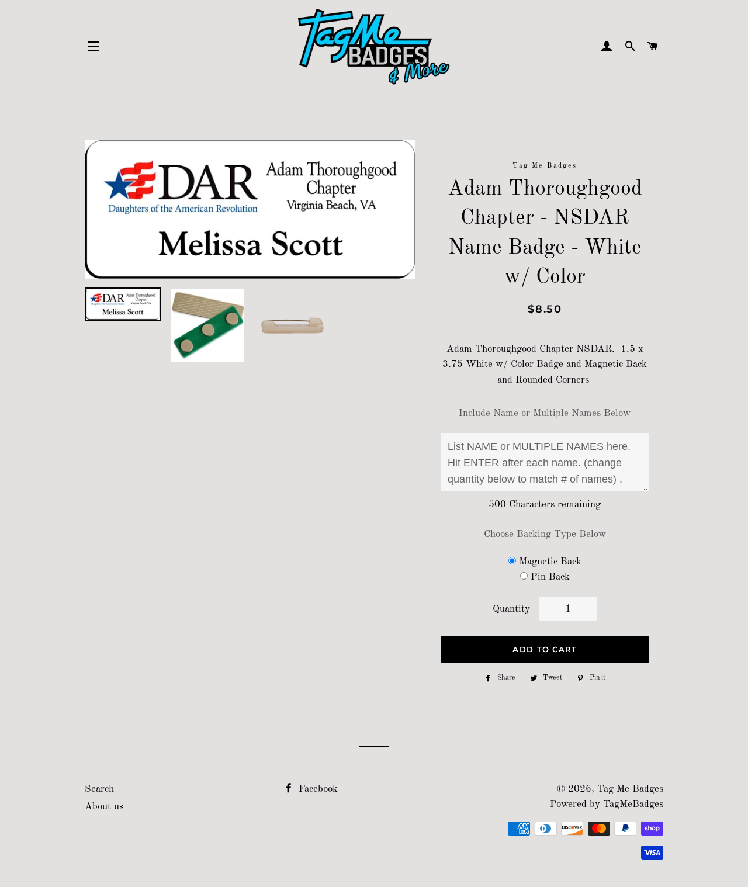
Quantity (511, 609)
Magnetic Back (550, 562)
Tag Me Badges (630, 789)
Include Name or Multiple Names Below (545, 413)
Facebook (317, 789)
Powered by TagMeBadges (606, 804)
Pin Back (550, 577)
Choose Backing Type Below (545, 534)
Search (99, 789)
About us (104, 807)
